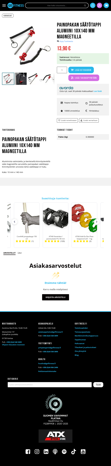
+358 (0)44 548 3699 (14, 342)
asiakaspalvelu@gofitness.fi (50, 332)
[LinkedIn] (46, 451)
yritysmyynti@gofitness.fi (49, 347)
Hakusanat (79, 343)
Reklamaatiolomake (47, 371)
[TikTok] (73, 451)
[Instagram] (37, 451)
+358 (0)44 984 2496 (50, 367)
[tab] (28, 131)
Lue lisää (98, 91)
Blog (77, 355)
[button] (20, 78)
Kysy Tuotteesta (66, 41)
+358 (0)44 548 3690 (50, 351)
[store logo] (15, 5)
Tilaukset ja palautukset (85, 347)
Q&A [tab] (20, 253)
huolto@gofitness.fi (47, 363)
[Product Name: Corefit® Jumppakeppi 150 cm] (27, 225)
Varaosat (8, 16)
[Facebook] (28, 451)
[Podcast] (55, 451)
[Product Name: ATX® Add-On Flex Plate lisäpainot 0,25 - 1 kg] (84, 225)
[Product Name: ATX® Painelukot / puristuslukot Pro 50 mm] (55, 225)
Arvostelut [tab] (9, 253)
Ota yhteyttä (80, 351)
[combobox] (57, 5)
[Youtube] (83, 451)
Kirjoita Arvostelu (56, 297)
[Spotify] (64, 451)
